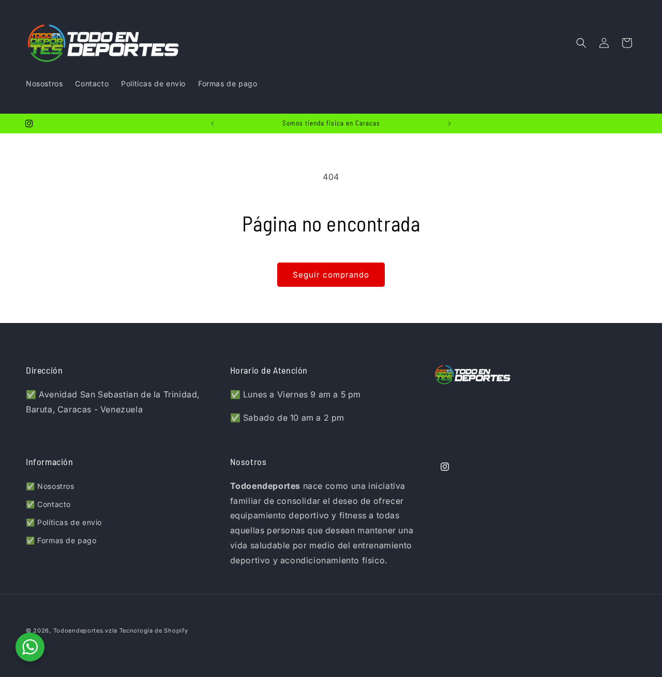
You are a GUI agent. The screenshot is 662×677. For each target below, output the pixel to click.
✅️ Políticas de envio (64, 522)
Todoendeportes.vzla (85, 630)
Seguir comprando (331, 275)
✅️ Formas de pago (61, 540)
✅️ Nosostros (50, 486)
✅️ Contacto (48, 504)
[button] (581, 43)
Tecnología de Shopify (153, 630)
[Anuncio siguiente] (449, 123)
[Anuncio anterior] (212, 123)
